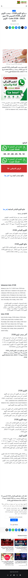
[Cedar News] (22, 2)
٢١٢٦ (21, 508)
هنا (5, 175)
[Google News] (14, 524)
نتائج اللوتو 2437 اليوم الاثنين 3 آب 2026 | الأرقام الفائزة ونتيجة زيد (21, 562)
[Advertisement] (14, 39)
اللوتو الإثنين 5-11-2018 (23, 511)
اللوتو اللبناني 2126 (24, 513)
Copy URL (14, 520)
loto (18, 508)
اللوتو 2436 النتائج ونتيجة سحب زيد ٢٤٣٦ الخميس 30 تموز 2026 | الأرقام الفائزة (7, 562)
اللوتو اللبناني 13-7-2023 (9, 511)
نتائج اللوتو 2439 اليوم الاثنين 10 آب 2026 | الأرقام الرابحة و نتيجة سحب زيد (21, 548)
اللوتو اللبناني (16, 511)
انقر (8, 175)
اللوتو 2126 (8, 510)
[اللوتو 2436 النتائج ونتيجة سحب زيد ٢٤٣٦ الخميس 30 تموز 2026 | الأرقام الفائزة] (7, 556)
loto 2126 (8, 508)
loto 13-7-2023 (14, 508)
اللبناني (22, 510)
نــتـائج (16, 513)
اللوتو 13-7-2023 (14, 510)
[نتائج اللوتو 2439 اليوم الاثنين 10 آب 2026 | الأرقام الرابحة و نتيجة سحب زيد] (21, 542)
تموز (19, 513)
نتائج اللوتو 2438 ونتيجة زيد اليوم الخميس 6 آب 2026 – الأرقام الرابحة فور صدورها (7, 548)
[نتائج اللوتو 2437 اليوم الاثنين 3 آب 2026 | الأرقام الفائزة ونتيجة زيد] (21, 556)
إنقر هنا (5, 209)
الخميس (25, 510)
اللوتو (14, 10)
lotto (5, 508)
